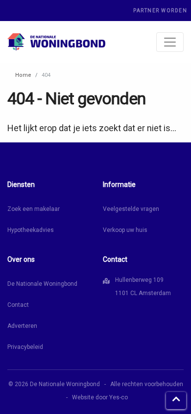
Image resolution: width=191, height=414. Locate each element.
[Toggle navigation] (170, 42)
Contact (18, 304)
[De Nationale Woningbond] (56, 42)
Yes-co (118, 397)
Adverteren (22, 325)
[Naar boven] (176, 400)
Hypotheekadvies (30, 230)
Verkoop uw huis (125, 230)
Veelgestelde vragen (131, 209)
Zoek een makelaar (33, 209)
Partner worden (160, 10)
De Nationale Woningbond (42, 283)
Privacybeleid (25, 347)
